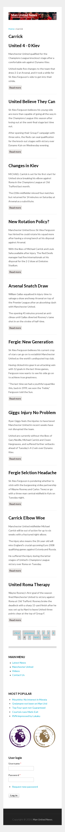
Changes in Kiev (23, 165)
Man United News (42, 819)
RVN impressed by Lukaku (26, 716)
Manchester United (22, 666)
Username (14, 763)
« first (17, 633)
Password (14, 775)
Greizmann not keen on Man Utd (29, 703)
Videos (16, 670)
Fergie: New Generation (30, 341)
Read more (15, 87)
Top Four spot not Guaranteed (28, 707)
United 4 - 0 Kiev (24, 45)
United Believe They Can (31, 101)
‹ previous (29, 633)
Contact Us (18, 674)
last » (46, 637)
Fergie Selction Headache (32, 472)
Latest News (19, 662)
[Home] (32, 16)
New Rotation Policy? (28, 221)
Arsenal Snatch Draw (28, 285)
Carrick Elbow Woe (26, 517)
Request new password (25, 786)
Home (11, 29)
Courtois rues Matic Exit (25, 711)
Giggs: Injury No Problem (32, 412)
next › (37, 637)
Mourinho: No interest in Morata (29, 699)
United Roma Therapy (29, 584)
